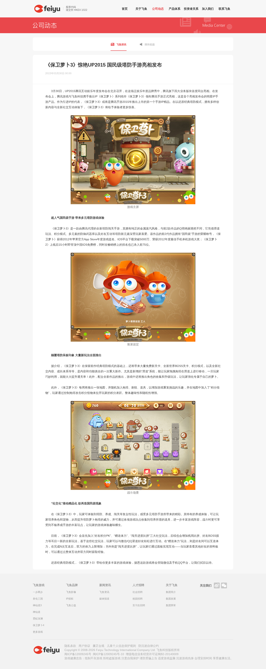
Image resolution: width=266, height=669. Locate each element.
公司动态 (158, 8)
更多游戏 (38, 631)
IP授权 (69, 598)
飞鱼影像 (71, 592)
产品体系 (174, 8)
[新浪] (217, 585)
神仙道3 (37, 605)
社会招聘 (138, 592)
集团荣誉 (171, 605)
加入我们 (208, 8)
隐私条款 (70, 645)
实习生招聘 (139, 605)
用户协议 (84, 645)
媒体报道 (147, 44)
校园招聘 (138, 598)
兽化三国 (38, 598)
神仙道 (36, 612)
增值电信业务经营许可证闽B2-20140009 (152, 654)
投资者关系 (191, 8)
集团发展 (171, 598)
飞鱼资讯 (119, 44)
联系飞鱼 (224, 8)
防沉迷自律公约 (148, 645)
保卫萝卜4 (38, 625)
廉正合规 (98, 645)
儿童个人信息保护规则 (121, 645)
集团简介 (171, 592)
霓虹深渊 (38, 618)
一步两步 (38, 592)
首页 (125, 8)
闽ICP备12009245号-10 (108, 654)
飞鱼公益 (71, 605)
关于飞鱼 (141, 8)
